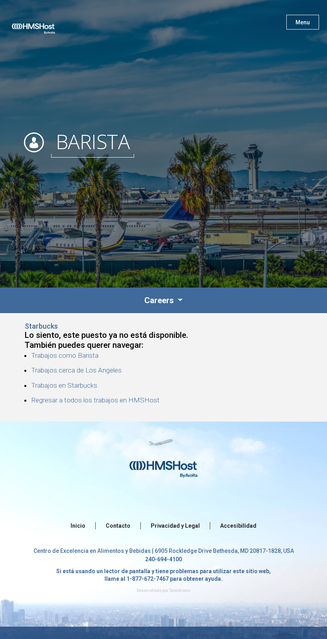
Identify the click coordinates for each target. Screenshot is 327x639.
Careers (160, 300)
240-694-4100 (163, 559)
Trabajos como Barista (64, 355)
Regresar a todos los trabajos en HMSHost (95, 400)
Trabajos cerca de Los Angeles (76, 370)
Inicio (78, 526)
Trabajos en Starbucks (64, 385)
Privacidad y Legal (175, 526)
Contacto (118, 526)
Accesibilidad (238, 526)
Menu (302, 22)
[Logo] (41, 24)
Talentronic (180, 590)
